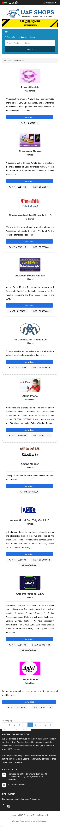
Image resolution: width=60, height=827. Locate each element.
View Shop (29, 117)
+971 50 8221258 (41, 435)
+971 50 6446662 (41, 559)
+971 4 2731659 (18, 367)
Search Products (13, 37)
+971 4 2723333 (18, 559)
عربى (11, 3)
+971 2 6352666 (17, 707)
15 (17, 729)
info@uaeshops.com (17, 784)
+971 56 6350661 (30, 491)
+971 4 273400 (18, 311)
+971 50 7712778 (43, 707)
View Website (30, 565)
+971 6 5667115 (18, 247)
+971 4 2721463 (18, 644)
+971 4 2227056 (18, 186)
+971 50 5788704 (41, 186)
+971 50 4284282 (41, 311)
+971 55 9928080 (41, 367)
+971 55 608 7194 (41, 644)
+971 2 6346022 (18, 435)
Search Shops (29, 37)
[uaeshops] (30, 12)
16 (23, 729)
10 (5, 729)
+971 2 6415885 (30, 122)
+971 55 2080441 (41, 247)
